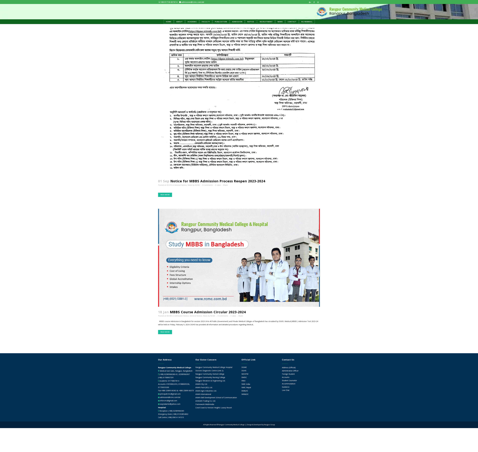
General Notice (180, 185)
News (190, 185)
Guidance (285, 387)
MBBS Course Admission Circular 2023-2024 (208, 312)
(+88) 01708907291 (166, 377)
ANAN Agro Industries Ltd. (206, 390)
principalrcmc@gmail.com (170, 394)
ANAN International (203, 394)
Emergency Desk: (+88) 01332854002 (173, 414)
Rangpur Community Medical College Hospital (213, 367)
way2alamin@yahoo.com (170, 404)
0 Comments (207, 185)
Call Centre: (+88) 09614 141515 (171, 417)
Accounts (285, 377)
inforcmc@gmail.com (168, 400)
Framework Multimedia (204, 404)
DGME (244, 367)
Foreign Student (288, 374)
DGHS (243, 370)
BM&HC (244, 390)
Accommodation (288, 383)
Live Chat (285, 390)
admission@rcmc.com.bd (192, 2)
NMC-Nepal (246, 387)
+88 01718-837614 (168, 2)
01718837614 (173, 381)
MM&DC (245, 394)
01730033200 (163, 387)
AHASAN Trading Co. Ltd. (205, 401)
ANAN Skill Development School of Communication (216, 397)
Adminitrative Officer (290, 371)
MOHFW (244, 374)
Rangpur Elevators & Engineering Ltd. (210, 380)
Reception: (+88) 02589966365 (171, 411)
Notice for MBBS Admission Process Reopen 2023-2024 (217, 181)
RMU (243, 380)
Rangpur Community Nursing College (210, 377)
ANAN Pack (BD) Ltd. (203, 387)
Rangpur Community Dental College (209, 374)
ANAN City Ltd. (201, 384)
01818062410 (171, 384)
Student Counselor (289, 380)
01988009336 (183, 384)
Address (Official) (289, 367)
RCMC (197, 185)
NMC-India (245, 384)
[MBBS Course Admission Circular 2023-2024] (239, 258)
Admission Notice (181, 316)
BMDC (244, 377)
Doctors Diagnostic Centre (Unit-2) (209, 370)
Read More (165, 195)
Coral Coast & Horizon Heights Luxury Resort (213, 407)
